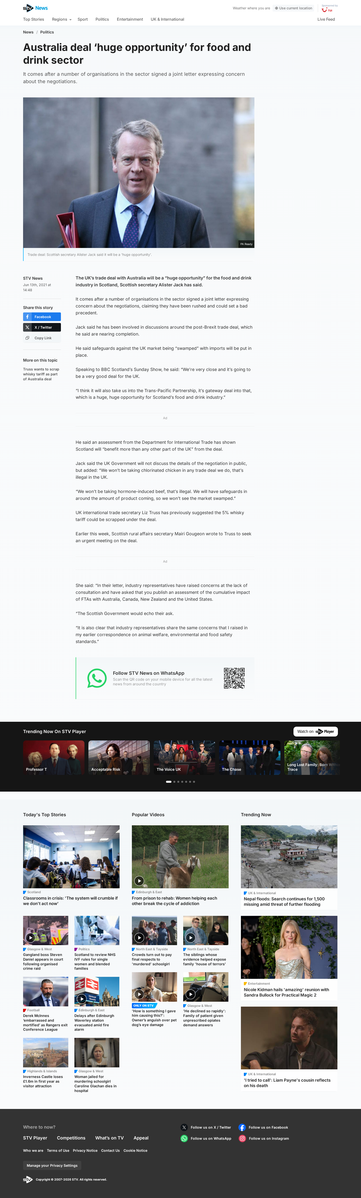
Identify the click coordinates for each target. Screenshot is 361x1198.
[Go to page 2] (174, 782)
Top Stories (33, 19)
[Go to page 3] (178, 782)
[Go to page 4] (182, 782)
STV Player (35, 1137)
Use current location (295, 8)
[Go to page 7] (194, 782)
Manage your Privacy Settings (52, 1165)
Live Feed (326, 19)
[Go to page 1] (168, 782)
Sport (83, 19)
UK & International (167, 19)
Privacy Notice (85, 1150)
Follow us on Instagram (269, 1138)
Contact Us (110, 1150)
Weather (239, 8)
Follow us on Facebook (268, 1127)
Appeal (141, 1137)
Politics (102, 19)
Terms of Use (58, 1150)
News (28, 32)
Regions (59, 19)
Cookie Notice (135, 1150)
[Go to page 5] (186, 782)
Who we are (33, 1150)
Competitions (71, 1137)
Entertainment (130, 19)
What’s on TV (109, 1137)
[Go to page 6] (190, 782)
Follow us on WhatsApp (211, 1138)
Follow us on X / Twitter (211, 1127)
